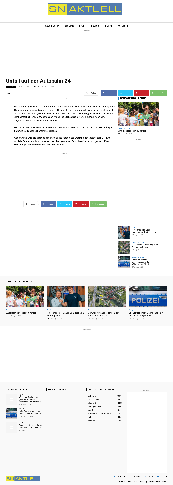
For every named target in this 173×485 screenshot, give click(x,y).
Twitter (150, 476)
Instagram (136, 476)
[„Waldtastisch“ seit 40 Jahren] (138, 114)
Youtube (164, 476)
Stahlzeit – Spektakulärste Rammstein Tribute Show (30, 426)
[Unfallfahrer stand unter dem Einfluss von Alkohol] (11, 413)
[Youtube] (158, 476)
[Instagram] (130, 476)
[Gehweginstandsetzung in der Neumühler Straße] (124, 247)
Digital (21, 394)
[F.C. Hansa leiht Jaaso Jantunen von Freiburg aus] (124, 232)
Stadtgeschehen (124, 128)
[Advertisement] (86, 51)
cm (10, 93)
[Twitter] (145, 476)
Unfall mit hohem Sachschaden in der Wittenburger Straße (141, 262)
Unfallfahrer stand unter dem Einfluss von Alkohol (30, 412)
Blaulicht (11, 87)
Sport (134, 227)
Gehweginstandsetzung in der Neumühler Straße (145, 246)
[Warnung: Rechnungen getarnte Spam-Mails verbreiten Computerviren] (11, 399)
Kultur (21, 422)
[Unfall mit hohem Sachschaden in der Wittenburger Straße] (124, 262)
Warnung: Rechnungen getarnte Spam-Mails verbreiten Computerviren (30, 399)
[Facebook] (114, 476)
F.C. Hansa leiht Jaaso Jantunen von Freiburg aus (144, 231)
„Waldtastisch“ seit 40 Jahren (132, 131)
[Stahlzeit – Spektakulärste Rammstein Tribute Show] (11, 427)
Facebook (121, 476)
